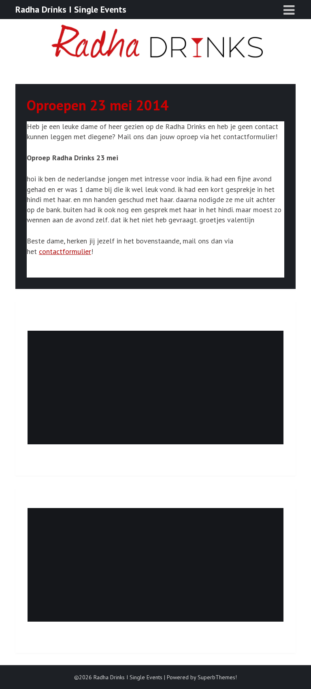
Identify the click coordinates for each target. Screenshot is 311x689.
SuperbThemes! (217, 677)
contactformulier (65, 251)
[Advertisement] (155, 387)
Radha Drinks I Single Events (70, 9)
